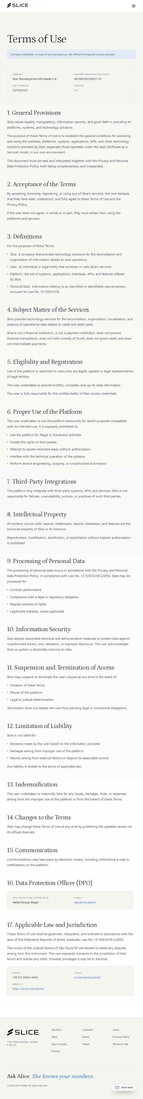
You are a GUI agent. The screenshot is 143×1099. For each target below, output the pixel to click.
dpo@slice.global (85, 902)
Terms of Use (120, 1044)
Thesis (85, 1044)
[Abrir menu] (133, 6)
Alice (54, 1036)
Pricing (56, 1051)
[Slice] (17, 6)
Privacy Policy (121, 1036)
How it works (59, 1044)
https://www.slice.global (28, 988)
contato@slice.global (87, 977)
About (85, 1036)
